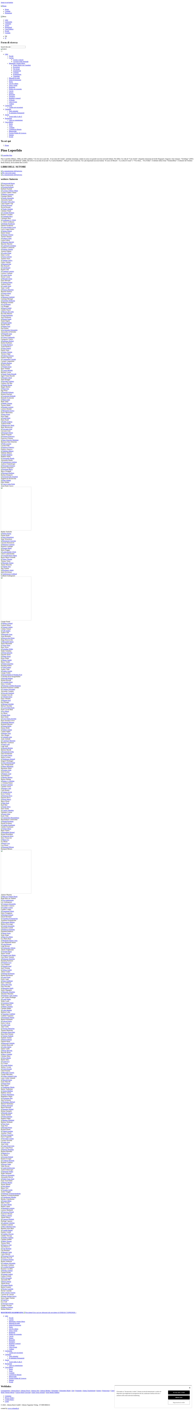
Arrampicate (17, 71)
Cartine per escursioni (16, 107)
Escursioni (16, 67)
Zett (73, 1391)
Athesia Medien (45, 1391)
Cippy (113, 1391)
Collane (11, 104)
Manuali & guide (14, 78)
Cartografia (8, 22)
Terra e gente (13, 85)
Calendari (8, 24)
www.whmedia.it (13, 1408)
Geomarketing (5, 1391)
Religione (12, 87)
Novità (11, 56)
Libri (6, 20)
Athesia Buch (15, 1391)
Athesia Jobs (35, 1391)
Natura (11, 93)
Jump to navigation (7, 2)
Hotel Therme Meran (7, 1392)
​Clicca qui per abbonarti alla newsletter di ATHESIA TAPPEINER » (38, 1312)
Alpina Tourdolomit (89, 1391)
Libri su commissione (16, 120)
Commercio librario (15, 129)
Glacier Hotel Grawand (22, 1392)
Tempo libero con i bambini (22, 65)
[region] (153, 1396)
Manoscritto (13, 131)
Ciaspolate (16, 76)
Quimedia (78, 1391)
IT (5, 38)
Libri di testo (13, 102)
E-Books (12, 100)
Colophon (8, 1396)
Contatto (7, 11)
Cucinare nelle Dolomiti (20, 61)
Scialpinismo (17, 74)
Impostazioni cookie (179, 1402)
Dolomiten (54, 1391)
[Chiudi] (189, 1387)
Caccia (11, 91)
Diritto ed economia (15, 89)
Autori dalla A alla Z (15, 116)
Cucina (11, 58)
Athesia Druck (25, 1391)
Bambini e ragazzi (15, 98)
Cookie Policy (9, 1400)
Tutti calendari (13, 111)
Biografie (12, 94)
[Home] (3, 6)
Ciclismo (16, 72)
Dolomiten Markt (64, 1391)
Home (7, 9)
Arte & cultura (13, 83)
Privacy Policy (9, 1398)
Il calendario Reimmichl (16, 113)
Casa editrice (9, 122)
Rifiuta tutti (179, 1397)
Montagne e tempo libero (17, 63)
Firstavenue (106, 1391)
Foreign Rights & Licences (17, 133)
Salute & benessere (15, 80)
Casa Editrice (9, 29)
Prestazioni (8, 13)
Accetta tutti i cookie (179, 1392)
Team (10, 126)
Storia (11, 82)
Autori (7, 25)
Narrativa (12, 96)
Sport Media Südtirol (52, 1392)
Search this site (6, 47)
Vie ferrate (16, 69)
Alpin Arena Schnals (38, 1392)
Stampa (11, 135)
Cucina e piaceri (18, 60)
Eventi (7, 31)
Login (7, 1401)
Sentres (98, 1391)
